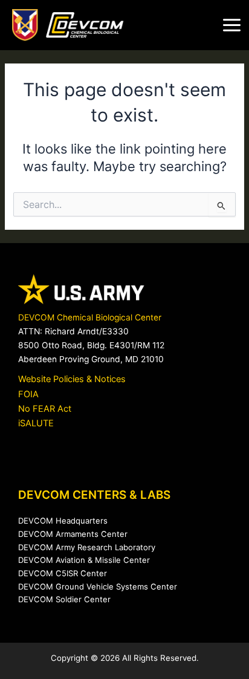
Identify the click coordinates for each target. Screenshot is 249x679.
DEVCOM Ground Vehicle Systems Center (97, 586)
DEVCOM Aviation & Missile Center (84, 560)
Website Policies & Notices (72, 379)
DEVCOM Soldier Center (64, 599)
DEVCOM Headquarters (63, 520)
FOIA (28, 394)
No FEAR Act (44, 408)
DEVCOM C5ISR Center (62, 573)
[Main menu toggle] (232, 25)
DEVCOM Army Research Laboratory (86, 547)
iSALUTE (36, 423)
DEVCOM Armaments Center (73, 534)
